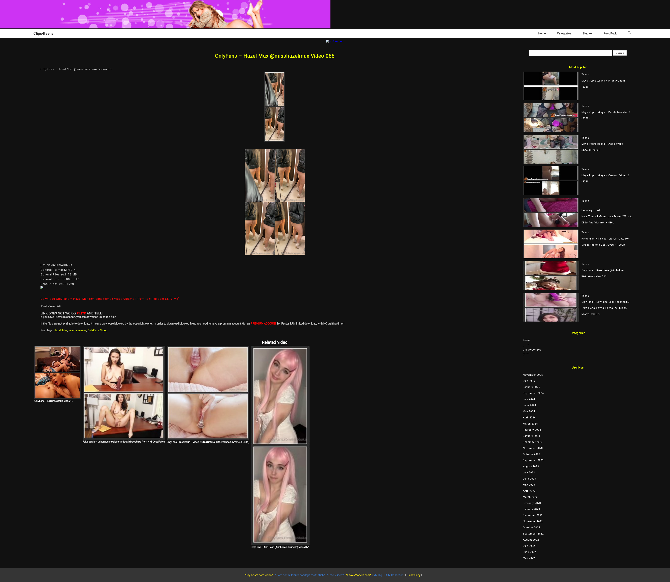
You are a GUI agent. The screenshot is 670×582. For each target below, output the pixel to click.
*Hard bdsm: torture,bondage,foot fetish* (300, 575)
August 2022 (531, 539)
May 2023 (529, 484)
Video (103, 330)
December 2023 (533, 442)
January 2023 (531, 509)
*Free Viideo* (335, 575)
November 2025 (533, 374)
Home (542, 33)
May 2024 (529, 411)
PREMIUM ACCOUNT (263, 323)
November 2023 (533, 448)
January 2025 (531, 387)
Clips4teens (44, 33)
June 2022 (529, 552)
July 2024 (529, 399)
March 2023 (530, 497)
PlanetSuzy (413, 575)
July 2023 (529, 472)
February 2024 (532, 429)
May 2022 (529, 558)
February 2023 (532, 503)
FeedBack (610, 33)
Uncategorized (532, 349)
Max (64, 330)
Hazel (57, 330)
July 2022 (529, 545)
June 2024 (529, 405)
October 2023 (531, 454)
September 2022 (533, 533)
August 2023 (531, 466)
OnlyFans (93, 330)
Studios (588, 33)
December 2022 (533, 515)
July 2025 (529, 380)
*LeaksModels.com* (358, 575)
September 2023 (533, 460)
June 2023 (529, 478)
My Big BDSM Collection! (388, 575)
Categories (564, 33)
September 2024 (533, 393)
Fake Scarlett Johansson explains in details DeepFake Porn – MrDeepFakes (124, 441)
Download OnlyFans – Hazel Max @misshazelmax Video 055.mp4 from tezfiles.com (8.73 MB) (110, 298)
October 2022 (531, 527)
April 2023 (529, 490)
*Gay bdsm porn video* (259, 575)
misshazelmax (77, 330)
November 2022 (533, 521)
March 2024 (530, 423)
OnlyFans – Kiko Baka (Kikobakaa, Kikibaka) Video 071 (280, 547)
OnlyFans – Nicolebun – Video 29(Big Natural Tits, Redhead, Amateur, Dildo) (208, 442)
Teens (527, 340)
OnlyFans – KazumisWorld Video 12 (53, 401)
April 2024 (529, 417)
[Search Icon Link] (629, 33)
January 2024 (531, 435)
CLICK (81, 313)
